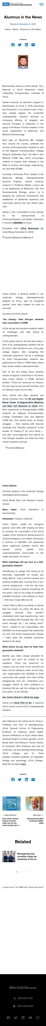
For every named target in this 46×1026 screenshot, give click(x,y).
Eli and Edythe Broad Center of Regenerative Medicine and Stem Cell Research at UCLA (23, 402)
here (23, 764)
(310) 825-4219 (25, 998)
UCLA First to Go (22, 702)
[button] (16, 872)
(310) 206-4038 (25, 1006)
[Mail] (33, 44)
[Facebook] (13, 44)
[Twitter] (20, 44)
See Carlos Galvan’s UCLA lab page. (20, 697)
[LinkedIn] (26, 44)
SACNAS (18, 222)
